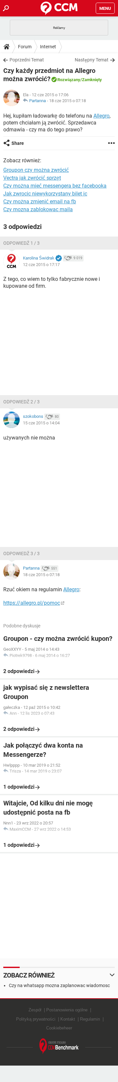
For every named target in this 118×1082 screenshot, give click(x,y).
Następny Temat (91, 59)
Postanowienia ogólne (67, 1009)
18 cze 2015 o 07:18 (67, 100)
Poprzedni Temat (27, 59)
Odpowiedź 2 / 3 (21, 401)
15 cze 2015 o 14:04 (41, 422)
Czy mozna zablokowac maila (38, 209)
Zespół (35, 1009)
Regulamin (90, 1019)
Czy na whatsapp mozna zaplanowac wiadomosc (59, 985)
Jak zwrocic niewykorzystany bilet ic (45, 194)
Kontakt (67, 1019)
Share (17, 143)
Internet (48, 46)
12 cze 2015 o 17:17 (41, 264)
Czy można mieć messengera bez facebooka (55, 186)
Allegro (101, 116)
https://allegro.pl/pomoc (31, 603)
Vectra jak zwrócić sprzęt (32, 178)
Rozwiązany (68, 79)
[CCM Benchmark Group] (59, 1046)
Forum (24, 46)
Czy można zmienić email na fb (39, 201)
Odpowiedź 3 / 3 (21, 553)
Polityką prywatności (35, 1019)
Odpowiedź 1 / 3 (21, 243)
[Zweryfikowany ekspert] (58, 258)
